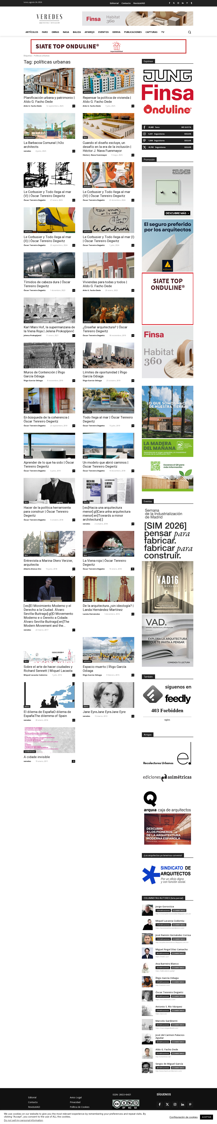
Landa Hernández (91, 614)
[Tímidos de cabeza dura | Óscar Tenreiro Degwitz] (49, 265)
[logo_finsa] (167, 92)
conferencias (30, 751)
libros (86, 502)
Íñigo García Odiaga (33, 380)
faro (85, 137)
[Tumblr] (191, 3)
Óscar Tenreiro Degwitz (35, 200)
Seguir (187, 134)
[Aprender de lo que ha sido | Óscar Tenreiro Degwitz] (49, 446)
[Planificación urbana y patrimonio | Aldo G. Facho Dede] (49, 81)
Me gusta (186, 127)
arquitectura (30, 137)
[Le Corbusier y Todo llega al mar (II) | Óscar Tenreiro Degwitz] (49, 220)
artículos (28, 92)
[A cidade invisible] (49, 740)
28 (74, 761)
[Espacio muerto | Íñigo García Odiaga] (108, 650)
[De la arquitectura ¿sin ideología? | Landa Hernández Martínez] (108, 589)
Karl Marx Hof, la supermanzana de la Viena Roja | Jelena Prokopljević (49, 329)
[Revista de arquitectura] (49, 19)
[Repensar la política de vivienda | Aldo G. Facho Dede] (108, 81)
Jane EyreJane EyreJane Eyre (104, 712)
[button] (189, 32)
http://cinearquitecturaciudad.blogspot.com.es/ (173, 914)
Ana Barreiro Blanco (167, 963)
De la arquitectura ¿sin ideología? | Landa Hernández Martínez (108, 608)
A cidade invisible (37, 757)
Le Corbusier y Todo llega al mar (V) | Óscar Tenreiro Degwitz (47, 194)
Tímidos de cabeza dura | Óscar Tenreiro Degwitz (47, 284)
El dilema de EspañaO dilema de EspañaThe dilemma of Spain (47, 714)
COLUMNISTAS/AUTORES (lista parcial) (163, 898)
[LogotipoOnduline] (167, 109)
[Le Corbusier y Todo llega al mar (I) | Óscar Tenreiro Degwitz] (108, 220)
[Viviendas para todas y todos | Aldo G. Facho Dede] (108, 265)
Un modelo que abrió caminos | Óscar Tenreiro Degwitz (105, 464)
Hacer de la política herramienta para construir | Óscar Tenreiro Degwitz (47, 511)
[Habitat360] (167, 352)
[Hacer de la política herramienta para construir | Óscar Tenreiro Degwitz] (49, 491)
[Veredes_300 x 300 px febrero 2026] (167, 412)
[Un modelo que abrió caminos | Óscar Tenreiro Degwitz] (108, 446)
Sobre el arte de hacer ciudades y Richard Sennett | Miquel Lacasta (48, 669)
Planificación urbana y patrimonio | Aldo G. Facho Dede (49, 100)
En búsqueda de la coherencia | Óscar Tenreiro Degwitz (46, 419)
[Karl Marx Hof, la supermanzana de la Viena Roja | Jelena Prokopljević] (49, 310)
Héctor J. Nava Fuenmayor (95, 155)
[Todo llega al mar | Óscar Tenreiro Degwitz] (108, 400)
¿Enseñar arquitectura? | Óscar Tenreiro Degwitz (105, 329)
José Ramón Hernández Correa (173, 935)
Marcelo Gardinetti (166, 1020)
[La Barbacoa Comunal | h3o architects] (49, 126)
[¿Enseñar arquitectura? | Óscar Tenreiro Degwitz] (108, 310)
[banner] (167, 640)
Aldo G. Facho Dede (33, 106)
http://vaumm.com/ (163, 985)
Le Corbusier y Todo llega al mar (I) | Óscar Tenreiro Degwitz (108, 239)
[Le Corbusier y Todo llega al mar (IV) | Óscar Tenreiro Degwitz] (108, 175)
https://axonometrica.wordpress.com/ (170, 928)
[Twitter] (174, 3)
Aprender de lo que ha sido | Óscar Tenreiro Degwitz (49, 464)
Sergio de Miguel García (169, 1063)
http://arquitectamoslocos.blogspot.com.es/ (172, 942)
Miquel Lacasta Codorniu (35, 675)
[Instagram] (178, 3)
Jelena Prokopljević (32, 335)
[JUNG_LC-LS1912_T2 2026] (167, 192)
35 (133, 569)
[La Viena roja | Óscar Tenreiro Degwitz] (108, 544)
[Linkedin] (183, 3)
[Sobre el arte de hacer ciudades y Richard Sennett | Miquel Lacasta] (49, 650)
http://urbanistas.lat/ (163, 1057)
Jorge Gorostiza (165, 906)
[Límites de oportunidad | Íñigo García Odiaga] (108, 355)
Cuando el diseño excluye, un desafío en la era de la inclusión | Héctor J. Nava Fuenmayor (107, 147)
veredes (27, 151)
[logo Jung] (167, 76)
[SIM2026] (167, 534)
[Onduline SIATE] (167, 299)
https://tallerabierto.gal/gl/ (165, 971)
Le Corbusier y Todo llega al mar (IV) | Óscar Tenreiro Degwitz (106, 194)
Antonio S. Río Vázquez (169, 1006)
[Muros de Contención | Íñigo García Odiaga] (49, 355)
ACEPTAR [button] (206, 1117)
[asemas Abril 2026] (167, 245)
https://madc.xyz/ (162, 957)
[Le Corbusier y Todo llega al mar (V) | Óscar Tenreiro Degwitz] (49, 175)
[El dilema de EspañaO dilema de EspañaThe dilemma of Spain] (49, 695)
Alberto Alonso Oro (32, 569)
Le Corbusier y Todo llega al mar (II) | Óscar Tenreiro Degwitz (47, 239)
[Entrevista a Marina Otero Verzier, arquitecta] (49, 544)
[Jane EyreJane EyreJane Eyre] (108, 695)
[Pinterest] (187, 3)
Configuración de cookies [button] (184, 1117)
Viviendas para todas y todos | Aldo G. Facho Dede (105, 284)
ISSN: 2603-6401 (122, 1094)
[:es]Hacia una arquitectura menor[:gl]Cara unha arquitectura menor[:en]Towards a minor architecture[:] (106, 513)
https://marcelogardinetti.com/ (167, 1028)
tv (25, 600)
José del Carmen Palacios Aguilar (170, 1036)
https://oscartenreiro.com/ (165, 999)
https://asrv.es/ (161, 1014)
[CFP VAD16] (167, 587)
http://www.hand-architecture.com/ (169, 1071)
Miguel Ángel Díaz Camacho (172, 949)
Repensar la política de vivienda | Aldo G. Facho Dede (107, 100)
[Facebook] (169, 3)
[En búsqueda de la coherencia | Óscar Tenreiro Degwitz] (49, 400)
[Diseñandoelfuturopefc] (167, 465)
